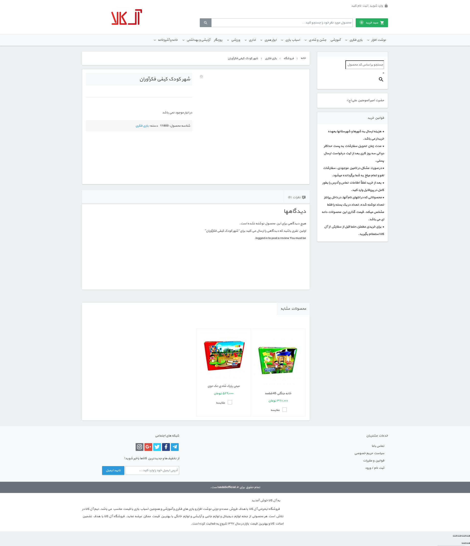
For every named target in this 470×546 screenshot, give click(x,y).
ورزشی (235, 40)
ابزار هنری (270, 40)
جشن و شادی (317, 40)
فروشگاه (288, 58)
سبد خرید (369, 22)
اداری (252, 40)
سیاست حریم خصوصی (369, 453)
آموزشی (335, 40)
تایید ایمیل (113, 470)
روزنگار (218, 40)
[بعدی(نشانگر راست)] (464, 543)
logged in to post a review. (271, 238)
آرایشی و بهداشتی (198, 40)
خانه (303, 58)
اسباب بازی (292, 40)
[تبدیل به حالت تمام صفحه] (464, 535)
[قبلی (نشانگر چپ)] (468, 543)
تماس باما (378, 446)
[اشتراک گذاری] (459, 535)
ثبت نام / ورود (374, 468)
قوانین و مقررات (373, 460)
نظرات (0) (294, 197)
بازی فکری (356, 40)
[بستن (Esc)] (455, 535)
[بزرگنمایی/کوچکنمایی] (468, 535)
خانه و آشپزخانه (168, 40)
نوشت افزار (378, 40)
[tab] (297, 197)
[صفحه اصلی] (126, 17)
